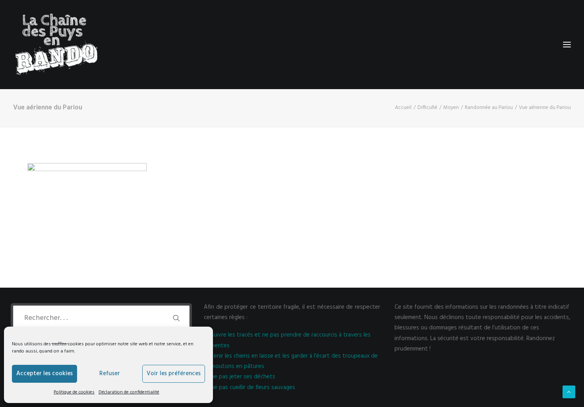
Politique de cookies (74, 392)
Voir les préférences (174, 373)
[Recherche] (101, 318)
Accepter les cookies (44, 373)
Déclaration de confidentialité (129, 392)
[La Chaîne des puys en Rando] (56, 44)
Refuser (109, 373)
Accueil (403, 107)
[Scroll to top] (569, 392)
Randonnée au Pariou (489, 107)
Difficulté (427, 107)
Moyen (451, 107)
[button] (176, 318)
